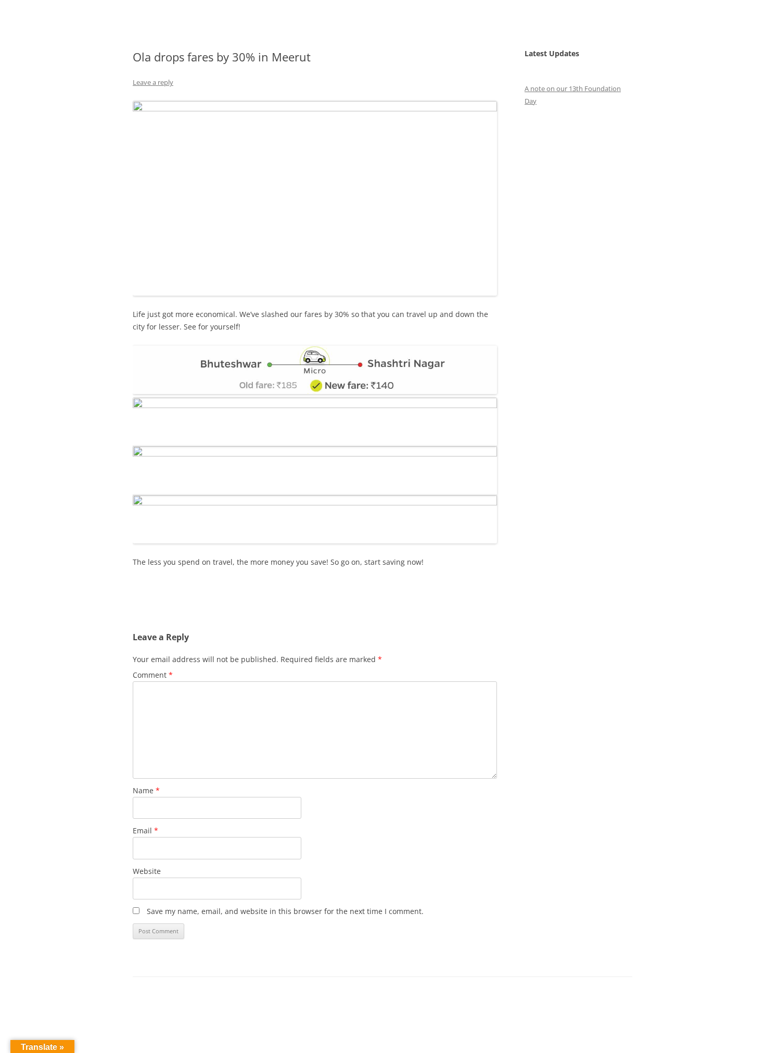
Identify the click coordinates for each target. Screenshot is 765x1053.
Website (147, 871)
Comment (153, 675)
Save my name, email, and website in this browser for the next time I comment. (285, 911)
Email (145, 830)
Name (146, 790)
